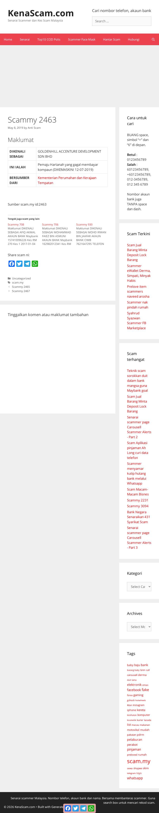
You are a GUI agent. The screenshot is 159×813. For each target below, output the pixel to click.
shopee (137, 768)
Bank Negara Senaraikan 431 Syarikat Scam (138, 517)
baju (137, 665)
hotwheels (140, 700)
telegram (131, 773)
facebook (134, 690)
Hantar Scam (111, 39)
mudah (144, 730)
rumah (142, 754)
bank (144, 665)
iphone (131, 710)
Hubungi (133, 39)
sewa (130, 768)
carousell (132, 675)
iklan (129, 705)
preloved (132, 754)
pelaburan (134, 739)
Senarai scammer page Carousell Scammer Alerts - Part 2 (139, 427)
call (148, 669)
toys (139, 773)
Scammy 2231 (138, 500)
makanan (145, 724)
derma (142, 675)
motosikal (133, 730)
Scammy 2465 (21, 287)
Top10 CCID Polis (48, 39)
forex (130, 695)
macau (135, 725)
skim (146, 768)
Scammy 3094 (138, 506)
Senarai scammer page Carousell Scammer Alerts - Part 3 (139, 537)
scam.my (17, 282)
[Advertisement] (79, 74)
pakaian (131, 734)
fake (145, 689)
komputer (143, 715)
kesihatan (132, 715)
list (129, 725)
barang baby (133, 670)
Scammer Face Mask (81, 39)
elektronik (134, 685)
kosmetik (131, 720)
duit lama (132, 679)
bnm (142, 669)
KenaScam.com (41, 13)
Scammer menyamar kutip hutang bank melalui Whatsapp (136, 473)
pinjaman (134, 749)
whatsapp (135, 778)
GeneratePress (61, 807)
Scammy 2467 (21, 291)
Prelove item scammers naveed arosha (138, 291)
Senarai (25, 39)
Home (8, 39)
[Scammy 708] (25, 234)
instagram (138, 705)
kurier (140, 720)
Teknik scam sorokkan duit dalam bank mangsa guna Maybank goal (137, 380)
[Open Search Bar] (153, 39)
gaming (138, 695)
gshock (131, 700)
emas (145, 685)
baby (130, 665)
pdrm (140, 734)
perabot (132, 744)
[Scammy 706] (59, 234)
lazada (147, 719)
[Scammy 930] (93, 234)
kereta (141, 710)
